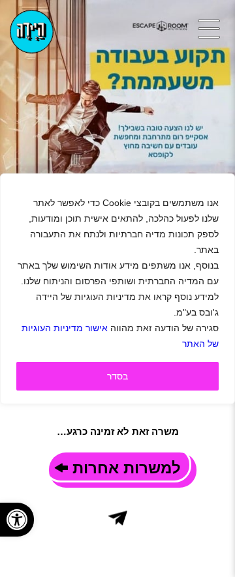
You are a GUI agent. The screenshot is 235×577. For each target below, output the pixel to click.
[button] (17, 520)
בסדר (117, 376)
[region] (117, 288)
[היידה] (31, 31)
